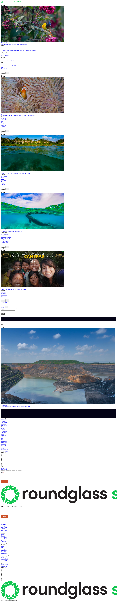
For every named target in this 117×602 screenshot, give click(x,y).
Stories (2, 438)
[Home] (11, 2)
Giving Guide (4, 451)
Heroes (2, 235)
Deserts (2, 177)
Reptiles (3, 126)
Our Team (3, 296)
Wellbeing (25, 50)
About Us (3, 292)
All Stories (3, 50)
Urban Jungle (13, 50)
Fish (2, 122)
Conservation (4, 431)
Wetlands (3, 184)
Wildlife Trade (4, 242)
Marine (2, 181)
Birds (2, 121)
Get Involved (4, 302)
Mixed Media (17, 66)
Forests (2, 179)
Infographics (4, 441)
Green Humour (4, 66)
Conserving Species (6, 237)
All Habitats (4, 176)
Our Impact (3, 293)
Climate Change (5, 241)
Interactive (11, 66)
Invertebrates (4, 124)
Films (2, 67)
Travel (7, 50)
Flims (2, 439)
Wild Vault (19, 50)
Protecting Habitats (5, 238)
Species (2, 55)
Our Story (3, 419)
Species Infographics (6, 60)
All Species (3, 118)
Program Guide (4, 449)
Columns (34, 50)
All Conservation (5, 234)
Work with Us (4, 422)
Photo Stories (4, 68)
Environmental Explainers (17, 60)
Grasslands (3, 180)
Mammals (3, 125)
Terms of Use (4, 469)
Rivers (2, 183)
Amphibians (4, 119)
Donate (3, 73)
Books (29, 50)
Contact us (3, 424)
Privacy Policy (4, 468)
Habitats (7, 55)
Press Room (4, 295)
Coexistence (4, 239)
